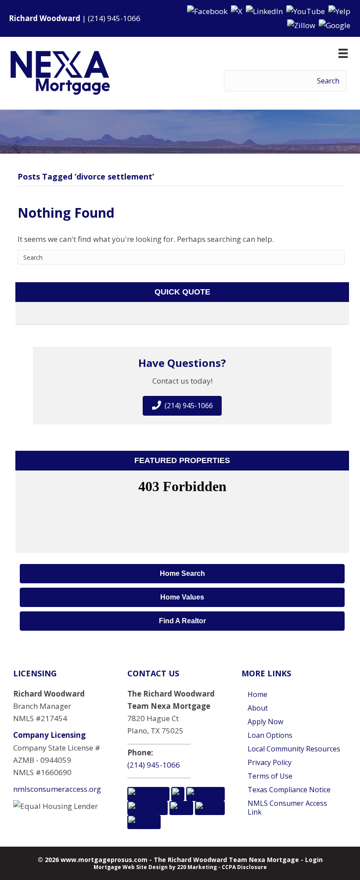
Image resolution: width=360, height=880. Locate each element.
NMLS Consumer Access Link (287, 807)
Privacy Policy (270, 762)
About (258, 708)
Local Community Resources (294, 749)
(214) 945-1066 (114, 18)
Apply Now (265, 721)
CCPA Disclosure (244, 867)
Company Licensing (49, 735)
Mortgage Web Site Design (131, 867)
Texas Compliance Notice (289, 789)
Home (257, 694)
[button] (208, 11)
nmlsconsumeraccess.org (57, 789)
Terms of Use (270, 776)
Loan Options (270, 735)
